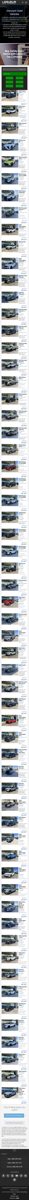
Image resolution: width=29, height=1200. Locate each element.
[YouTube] (17, 1175)
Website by (13, 1198)
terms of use (19, 1192)
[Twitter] (8, 1175)
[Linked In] (25, 1175)
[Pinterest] (14, 1180)
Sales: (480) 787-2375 (14, 1163)
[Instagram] (21, 1175)
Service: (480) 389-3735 (14, 1167)
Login (17, 1196)
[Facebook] (3, 1175)
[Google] (12, 1175)
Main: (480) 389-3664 (14, 1159)
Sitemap (13, 1196)
